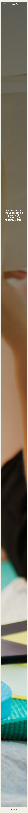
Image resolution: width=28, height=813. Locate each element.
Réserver (14, 809)
